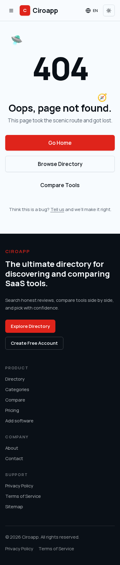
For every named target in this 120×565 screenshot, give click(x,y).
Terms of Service (23, 496)
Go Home (60, 142)
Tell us (57, 209)
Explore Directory (30, 326)
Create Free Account (34, 343)
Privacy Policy (19, 485)
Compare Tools (60, 185)
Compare (15, 400)
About (11, 448)
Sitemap (14, 506)
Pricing (12, 410)
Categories (17, 389)
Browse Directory (60, 163)
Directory (15, 379)
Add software (19, 420)
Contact (14, 458)
